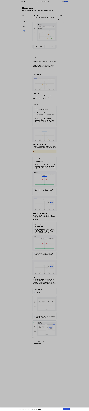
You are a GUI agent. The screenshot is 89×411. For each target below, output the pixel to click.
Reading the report (60, 15)
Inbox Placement (24, 25)
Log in (63, 1)
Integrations (23, 15)
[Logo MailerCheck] (22, 1)
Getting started (24, 18)
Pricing (42, 1)
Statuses (24, 26)
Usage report (24, 30)
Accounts (24, 31)
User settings (24, 27)
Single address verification (26, 22)
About (45, 1)
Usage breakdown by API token (62, 22)
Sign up (66, 1)
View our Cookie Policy (39, 409)
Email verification (24, 21)
